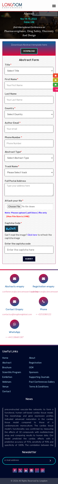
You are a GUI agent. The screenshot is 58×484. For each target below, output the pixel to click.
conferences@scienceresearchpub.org (20, 292)
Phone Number (13, 137)
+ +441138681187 (15, 337)
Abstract (6, 362)
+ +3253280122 (43, 314)
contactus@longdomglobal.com (17, 314)
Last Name (10, 94)
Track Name (12, 166)
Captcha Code (13, 223)
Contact (6, 391)
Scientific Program (11, 372)
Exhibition (7, 377)
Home (5, 358)
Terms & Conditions (39, 386)
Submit (29, 259)
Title (8, 65)
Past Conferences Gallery (42, 382)
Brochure (6, 367)
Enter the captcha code (17, 243)
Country (10, 108)
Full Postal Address (15, 181)
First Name (11, 79)
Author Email (12, 123)
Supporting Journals (39, 377)
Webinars (6, 382)
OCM (31, 367)
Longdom (43, 481)
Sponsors (33, 372)
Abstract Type (13, 152)
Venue (5, 386)
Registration (35, 362)
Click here (32, 235)
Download (29, 51)
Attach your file (14, 201)
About (32, 358)
